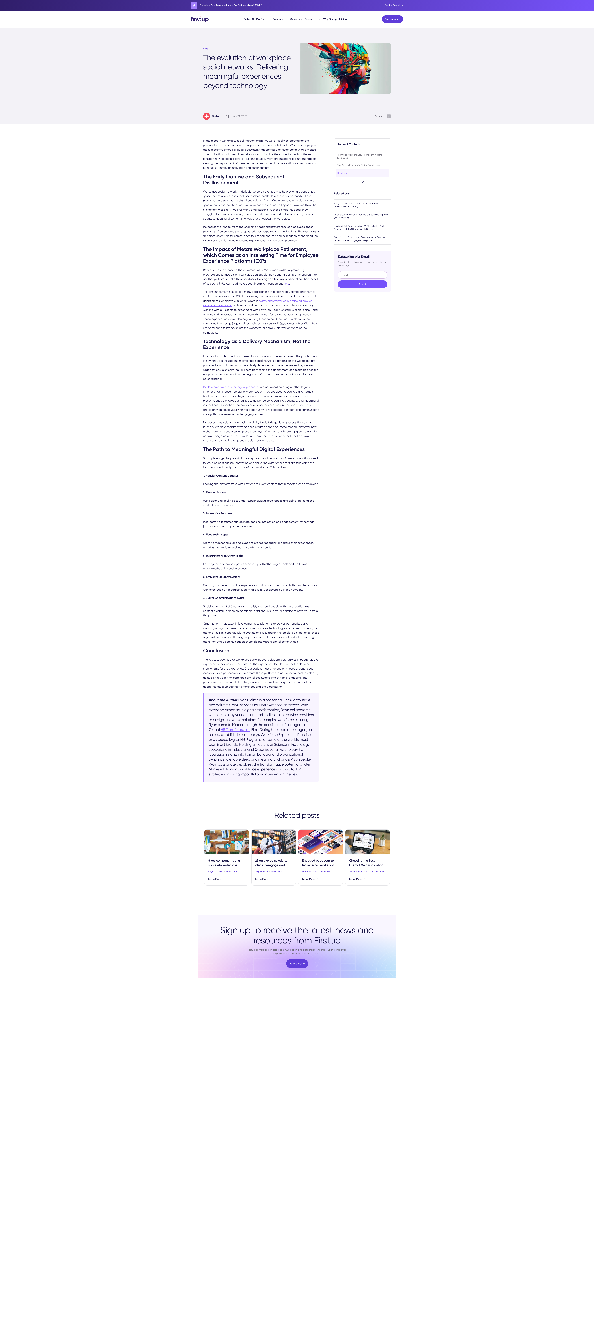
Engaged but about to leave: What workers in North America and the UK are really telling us (359, 227)
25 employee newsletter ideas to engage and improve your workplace (361, 216)
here (286, 283)
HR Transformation (235, 729)
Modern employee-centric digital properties (231, 387)
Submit (363, 284)
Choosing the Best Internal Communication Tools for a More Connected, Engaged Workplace (360, 239)
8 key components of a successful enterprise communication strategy (356, 205)
